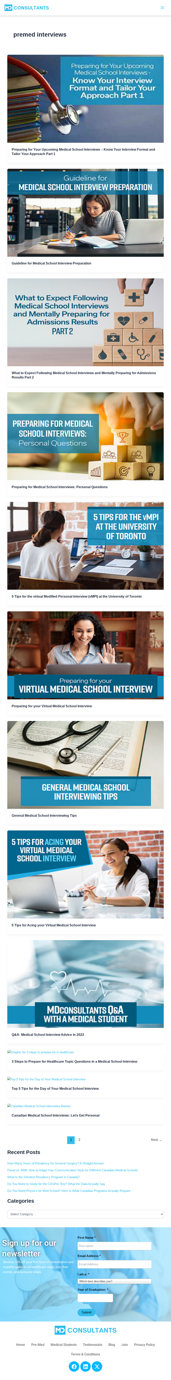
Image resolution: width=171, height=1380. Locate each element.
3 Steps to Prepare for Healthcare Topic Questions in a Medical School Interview (74, 1061)
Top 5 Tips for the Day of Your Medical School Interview (55, 1088)
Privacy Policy (144, 1345)
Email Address (89, 1256)
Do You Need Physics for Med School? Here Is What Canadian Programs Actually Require (68, 1191)
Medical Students (64, 1345)
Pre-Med (37, 1345)
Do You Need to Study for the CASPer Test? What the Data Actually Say (56, 1184)
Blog (111, 1345)
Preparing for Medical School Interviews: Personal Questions (60, 487)
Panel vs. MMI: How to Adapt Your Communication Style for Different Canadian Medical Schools (72, 1170)
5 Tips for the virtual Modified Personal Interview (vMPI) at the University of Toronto (77, 596)
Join (124, 1345)
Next (156, 1140)
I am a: (83, 1274)
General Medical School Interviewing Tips (44, 815)
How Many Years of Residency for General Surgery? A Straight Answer (55, 1163)
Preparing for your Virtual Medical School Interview (52, 706)
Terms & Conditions (85, 1354)
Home (20, 1345)
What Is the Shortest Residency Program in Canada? (43, 1177)
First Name (87, 1237)
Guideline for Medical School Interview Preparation (51, 263)
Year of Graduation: (93, 1289)
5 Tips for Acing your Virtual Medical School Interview (54, 925)
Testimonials (92, 1345)
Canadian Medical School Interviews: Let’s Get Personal (55, 1115)
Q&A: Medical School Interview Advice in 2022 (48, 1034)
